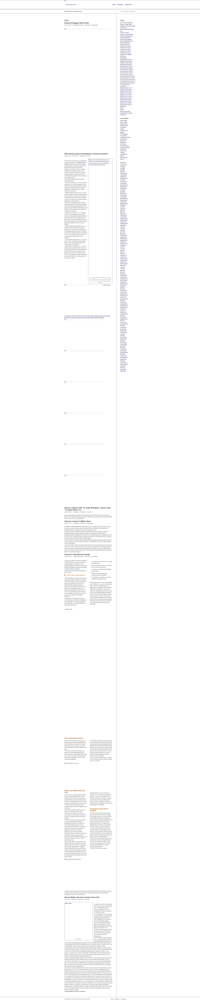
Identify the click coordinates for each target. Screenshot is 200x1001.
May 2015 (122, 287)
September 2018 (124, 223)
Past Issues (123, 56)
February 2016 (123, 275)
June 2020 (122, 190)
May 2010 (122, 325)
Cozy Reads (123, 127)
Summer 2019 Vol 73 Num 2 (126, 69)
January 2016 (123, 277)
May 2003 (122, 367)
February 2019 (123, 215)
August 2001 (123, 371)
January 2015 (123, 292)
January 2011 (123, 322)
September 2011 (124, 319)
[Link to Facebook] (130, 999)
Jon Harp (88, 155)
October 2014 (123, 297)
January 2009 (123, 330)
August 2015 (123, 285)
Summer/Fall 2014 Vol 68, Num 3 (127, 81)
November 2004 (123, 357)
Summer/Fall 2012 (124, 145)
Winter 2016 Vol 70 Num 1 (126, 93)
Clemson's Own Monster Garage (77, 554)
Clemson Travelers (124, 32)
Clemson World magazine (126, 39)
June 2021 (122, 180)
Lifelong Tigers (76, 25)
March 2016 (123, 274)
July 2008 (122, 334)
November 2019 (123, 200)
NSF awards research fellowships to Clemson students (86, 154)
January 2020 (123, 196)
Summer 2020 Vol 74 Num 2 (126, 71)
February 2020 (123, 195)
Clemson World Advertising (126, 36)
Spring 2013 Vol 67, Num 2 (126, 59)
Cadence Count (123, 124)
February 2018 (123, 235)
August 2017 (123, 245)
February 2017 (123, 255)
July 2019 (122, 207)
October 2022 (123, 165)
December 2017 (123, 238)
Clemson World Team (125, 42)
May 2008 (122, 335)
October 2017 (123, 242)
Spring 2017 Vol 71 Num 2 (126, 66)
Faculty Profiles (123, 130)
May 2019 (122, 210)
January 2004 (123, 362)
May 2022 (122, 170)
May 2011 (122, 320)
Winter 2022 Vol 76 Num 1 (126, 104)
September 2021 (124, 178)
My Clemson (81, 25)
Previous (67, 609)
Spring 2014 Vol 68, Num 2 (126, 61)
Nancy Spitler (95, 25)
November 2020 (123, 185)
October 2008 (123, 332)
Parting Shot (123, 142)
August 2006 (123, 345)
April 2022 (122, 171)
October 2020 (123, 186)
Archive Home (123, 27)
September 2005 (124, 352)
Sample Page (123, 57)
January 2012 (123, 317)
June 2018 (122, 228)
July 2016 (122, 267)
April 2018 (122, 232)
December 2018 (123, 218)
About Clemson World (125, 111)
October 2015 (123, 282)
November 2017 (123, 240)
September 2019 (124, 203)
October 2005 (123, 351)
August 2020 (123, 188)
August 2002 (123, 369)
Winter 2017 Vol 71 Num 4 (126, 96)
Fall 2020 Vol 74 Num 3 (125, 49)
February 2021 (123, 181)
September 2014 (124, 299)
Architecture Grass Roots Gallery (127, 26)
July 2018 (122, 227)
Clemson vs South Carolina (126, 34)
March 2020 (123, 193)
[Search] (134, 4)
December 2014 (123, 294)
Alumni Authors (123, 120)
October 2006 (123, 344)
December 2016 (123, 258)
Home (127, 11)
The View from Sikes (125, 84)
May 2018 (122, 230)
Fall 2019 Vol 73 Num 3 (125, 47)
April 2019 (122, 212)
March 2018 (123, 233)
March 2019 (123, 213)
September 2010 (124, 324)
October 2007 (123, 339)
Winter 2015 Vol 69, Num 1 (126, 91)
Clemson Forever (124, 125)
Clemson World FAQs (125, 37)
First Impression (124, 134)
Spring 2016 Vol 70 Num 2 (126, 64)
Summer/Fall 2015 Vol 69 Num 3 (127, 83)
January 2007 (123, 342)
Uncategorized (123, 154)
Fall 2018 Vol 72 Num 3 (125, 46)
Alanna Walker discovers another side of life (81, 897)
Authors (122, 109)
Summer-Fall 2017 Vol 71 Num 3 (127, 78)
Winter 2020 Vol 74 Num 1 (126, 101)
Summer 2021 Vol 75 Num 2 (126, 73)
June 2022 (122, 168)
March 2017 (123, 253)
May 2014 (122, 300)
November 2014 (123, 295)
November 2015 (123, 280)
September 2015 (124, 284)
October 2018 (123, 222)
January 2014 (123, 302)
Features (76, 556)
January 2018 (123, 237)
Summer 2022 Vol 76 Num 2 (126, 74)
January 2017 (123, 257)
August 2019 (123, 205)
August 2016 (123, 265)
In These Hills (75, 155)
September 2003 (124, 364)
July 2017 (122, 247)
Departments (123, 106)
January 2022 (123, 175)
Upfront (122, 155)
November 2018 (123, 220)
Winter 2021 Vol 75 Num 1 (126, 103)
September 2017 (124, 243)
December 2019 (123, 198)
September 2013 (124, 307)
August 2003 (123, 366)
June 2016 (122, 268)
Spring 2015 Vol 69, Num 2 (126, 62)
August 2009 (123, 329)
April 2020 (122, 191)
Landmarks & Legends (125, 137)
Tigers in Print (123, 149)
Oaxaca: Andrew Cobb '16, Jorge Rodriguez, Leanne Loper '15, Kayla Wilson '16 (87, 509)
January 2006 (123, 349)
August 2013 (123, 309)
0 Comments (87, 25)
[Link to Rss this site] (132, 999)
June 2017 (122, 248)
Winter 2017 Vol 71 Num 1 (126, 94)
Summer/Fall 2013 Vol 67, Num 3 (127, 79)
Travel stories (76, 512)
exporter (122, 129)
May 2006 (122, 347)
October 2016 (123, 262)
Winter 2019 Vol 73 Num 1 (126, 99)
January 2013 (123, 312)
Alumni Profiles (123, 122)
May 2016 (122, 270)
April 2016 (122, 272)
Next (71, 609)
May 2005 (122, 354)
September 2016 (124, 263)
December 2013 (123, 304)
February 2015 (123, 290)
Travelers (122, 152)
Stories (122, 108)
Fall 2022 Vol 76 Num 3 (125, 52)
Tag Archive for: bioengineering (73, 11)
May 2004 (122, 361)
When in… (122, 159)
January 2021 (123, 183)
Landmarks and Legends (125, 54)
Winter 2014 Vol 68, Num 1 (126, 89)
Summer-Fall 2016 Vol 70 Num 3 (127, 76)
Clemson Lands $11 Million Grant (77, 521)
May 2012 (122, 315)
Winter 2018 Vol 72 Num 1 (126, 98)
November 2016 (123, 260)
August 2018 (123, 225)
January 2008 (123, 337)
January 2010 (123, 327)
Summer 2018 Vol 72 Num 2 (126, 68)
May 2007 (122, 340)
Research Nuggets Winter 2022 (76, 23)
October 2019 (123, 201)
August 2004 (123, 359)
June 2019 (122, 208)
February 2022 (123, 173)
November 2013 (123, 305)
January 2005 (123, 356)
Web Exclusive (80, 556)
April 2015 (122, 289)
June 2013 (122, 310)
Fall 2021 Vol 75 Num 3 (125, 51)
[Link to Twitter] (134, 999)
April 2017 (122, 252)
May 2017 (122, 250)
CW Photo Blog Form (125, 44)
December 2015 (123, 279)
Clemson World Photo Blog (126, 41)
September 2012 (124, 314)
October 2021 (123, 176)
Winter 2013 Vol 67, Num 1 (126, 88)
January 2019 (123, 217)
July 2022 (122, 166)
